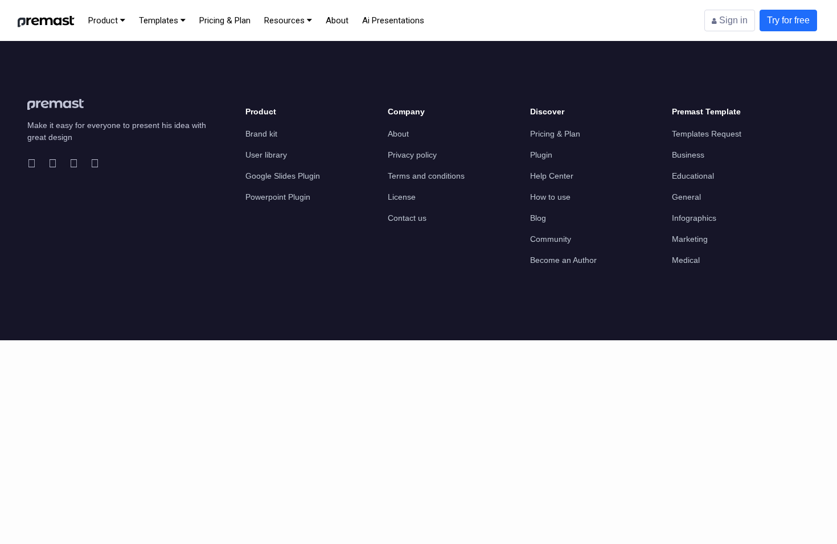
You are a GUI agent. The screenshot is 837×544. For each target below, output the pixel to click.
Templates (159, 20)
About (337, 20)
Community (550, 239)
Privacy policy (412, 154)
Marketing (690, 239)
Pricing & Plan (225, 20)
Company (406, 111)
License (402, 196)
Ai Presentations (393, 20)
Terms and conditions (426, 175)
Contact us (407, 217)
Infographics (694, 217)
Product (104, 20)
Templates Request (706, 133)
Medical (686, 260)
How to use (550, 196)
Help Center (551, 175)
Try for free (788, 20)
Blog (538, 217)
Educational (693, 175)
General (686, 196)
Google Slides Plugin (282, 175)
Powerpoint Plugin (277, 196)
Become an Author (563, 260)
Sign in (732, 20)
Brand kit (261, 133)
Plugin (541, 154)
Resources (285, 20)
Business (688, 154)
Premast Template (706, 111)
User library (266, 154)
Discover (547, 111)
